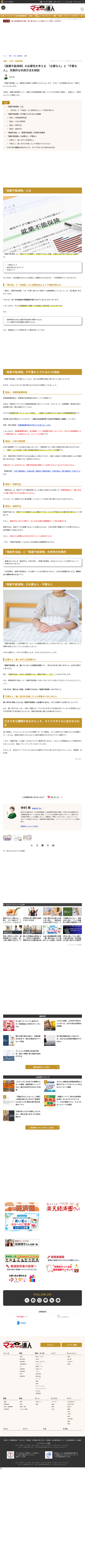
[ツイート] (31, 845)
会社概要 (78, 1440)
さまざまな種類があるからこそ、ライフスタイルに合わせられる (31, 147)
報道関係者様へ (14, 1440)
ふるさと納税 (23, 1409)
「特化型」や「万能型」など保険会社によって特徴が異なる (31, 110)
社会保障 (70, 1419)
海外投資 (22, 1371)
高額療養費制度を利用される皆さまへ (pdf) (34, 425)
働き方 (69, 1406)
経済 (53, 1406)
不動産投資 (23, 1364)
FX (20, 1366)
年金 (21, 1404)
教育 (69, 1421)
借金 (37, 1404)
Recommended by (72, 944)
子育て (69, 1414)
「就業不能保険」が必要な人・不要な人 (22, 136)
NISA (21, 1374)
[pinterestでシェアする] (48, 845)
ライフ (83, 16)
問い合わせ (22, 1440)
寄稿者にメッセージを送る (29, 826)
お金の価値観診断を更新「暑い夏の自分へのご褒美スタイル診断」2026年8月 (35, 21)
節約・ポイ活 (37, 15)
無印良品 (38, 1376)
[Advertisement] (42, 876)
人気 (2, 16)
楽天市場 (38, 1374)
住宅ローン (39, 1402)
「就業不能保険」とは (15, 106)
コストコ (38, 1364)
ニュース (9, 16)
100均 (37, 1359)
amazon (38, 1391)
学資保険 (6, 1409)
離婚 (69, 1409)
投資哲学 (22, 1376)
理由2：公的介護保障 (17, 121)
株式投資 (22, 1359)
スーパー (38, 1378)
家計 (69, 1416)
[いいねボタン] (53, 797)
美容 (37, 1383)
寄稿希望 (28, 1440)
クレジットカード (41, 1388)
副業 (53, 1404)
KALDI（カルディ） (41, 1361)
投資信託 (22, 1361)
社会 (53, 1409)
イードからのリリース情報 (43, 1443)
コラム (5, 1429)
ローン (67, 16)
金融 (69, 1364)
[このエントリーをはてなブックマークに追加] (53, 845)
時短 (69, 1424)
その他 (65, 1429)
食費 (37, 1381)
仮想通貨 (22, 1369)
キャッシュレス (40, 1386)
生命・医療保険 (8, 1406)
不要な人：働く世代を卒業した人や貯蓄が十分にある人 (30, 143)
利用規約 (48, 1440)
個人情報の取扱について (58, 1440)
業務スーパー (39, 1366)
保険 (54, 16)
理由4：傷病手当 (15, 128)
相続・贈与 (23, 1406)
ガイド (25, 1429)
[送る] (42, 845)
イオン (37, 1371)
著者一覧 (6, 1440)
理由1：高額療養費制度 (18, 117)
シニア (53, 1353)
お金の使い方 (71, 1402)
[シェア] (37, 845)
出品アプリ (39, 1369)
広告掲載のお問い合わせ (38, 1440)
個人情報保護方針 (70, 1440)
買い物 (69, 1359)
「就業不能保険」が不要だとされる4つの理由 (24, 114)
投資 (30, 16)
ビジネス (74, 16)
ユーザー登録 (72, 1345)
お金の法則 (71, 1404)
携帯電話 (38, 1393)
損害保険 (6, 1404)
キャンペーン (46, 16)
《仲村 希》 (78, 759)
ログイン (50, 1345)
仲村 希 (26, 807)
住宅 (69, 1411)
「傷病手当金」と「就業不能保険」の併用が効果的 (26, 132)
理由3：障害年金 (15, 125)
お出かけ (70, 1361)
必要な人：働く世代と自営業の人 (21, 140)
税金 (60, 16)
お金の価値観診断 (20, 16)
